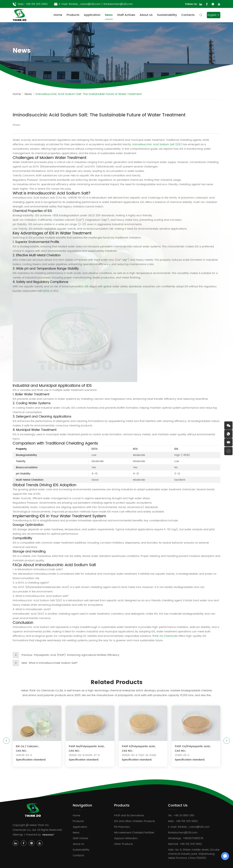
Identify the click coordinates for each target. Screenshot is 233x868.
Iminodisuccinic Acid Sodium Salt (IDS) (157, 144)
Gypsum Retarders (126, 838)
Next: (25, 663)
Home (58, 15)
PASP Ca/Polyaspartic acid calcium (192, 746)
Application (92, 15)
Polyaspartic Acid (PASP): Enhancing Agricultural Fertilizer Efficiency (76, 655)
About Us (146, 15)
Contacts (188, 15)
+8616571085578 (193, 838)
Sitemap (18, 835)
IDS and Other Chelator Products (134, 821)
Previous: (27, 655)
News (109, 15)
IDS (86, 286)
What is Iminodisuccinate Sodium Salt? (53, 663)
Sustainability (167, 15)
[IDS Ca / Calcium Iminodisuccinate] (37, 723)
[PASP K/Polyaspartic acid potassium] (143, 723)
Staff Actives (126, 15)
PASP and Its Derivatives (129, 815)
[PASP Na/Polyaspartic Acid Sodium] (90, 723)
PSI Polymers (122, 827)
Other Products (123, 844)
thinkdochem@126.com (118, 4)
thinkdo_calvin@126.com (84, 4)
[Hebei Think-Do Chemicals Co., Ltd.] (19, 15)
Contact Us (178, 805)
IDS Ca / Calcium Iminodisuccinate (27, 746)
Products (73, 15)
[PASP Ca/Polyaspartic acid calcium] (196, 723)
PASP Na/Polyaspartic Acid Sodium (86, 746)
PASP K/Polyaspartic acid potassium (138, 746)
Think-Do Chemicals (165, 636)
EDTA (46, 291)
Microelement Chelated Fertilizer (134, 833)
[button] (6, 740)
